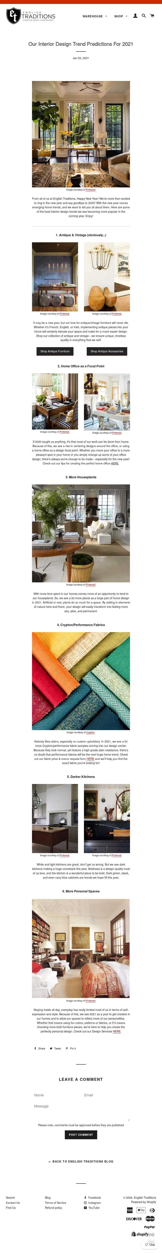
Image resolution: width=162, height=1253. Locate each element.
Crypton (90, 732)
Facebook (94, 1197)
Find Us (11, 1208)
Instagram (94, 1203)
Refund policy (53, 1208)
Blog (48, 1197)
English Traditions (145, 1197)
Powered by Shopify (143, 1202)
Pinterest (90, 189)
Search (10, 1197)
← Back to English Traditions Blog (80, 1161)
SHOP (119, 16)
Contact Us (13, 1203)
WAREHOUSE (93, 16)
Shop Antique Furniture (55, 351)
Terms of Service (55, 1203)
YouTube (94, 1208)
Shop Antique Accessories (107, 351)
